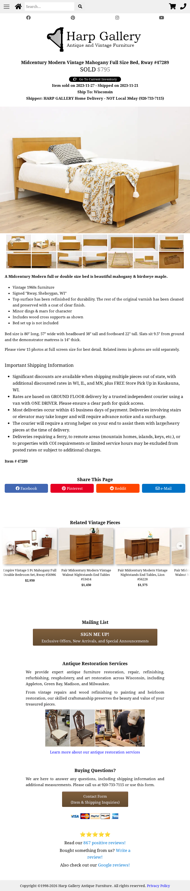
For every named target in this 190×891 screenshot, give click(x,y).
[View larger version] (95, 169)
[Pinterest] (72, 18)
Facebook (28, 488)
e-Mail (166, 488)
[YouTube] (162, 18)
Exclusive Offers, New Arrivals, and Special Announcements (95, 637)
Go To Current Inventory (98, 79)
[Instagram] (117, 18)
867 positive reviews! (104, 842)
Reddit (120, 488)
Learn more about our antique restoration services (95, 752)
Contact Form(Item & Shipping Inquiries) (95, 799)
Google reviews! (114, 865)
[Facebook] (28, 18)
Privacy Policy (158, 885)
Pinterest (74, 488)
